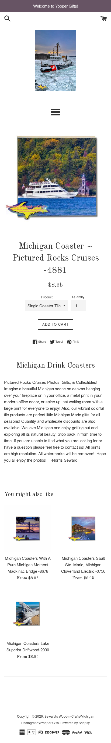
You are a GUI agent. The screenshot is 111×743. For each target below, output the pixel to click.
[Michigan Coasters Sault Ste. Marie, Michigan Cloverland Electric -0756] (83, 528)
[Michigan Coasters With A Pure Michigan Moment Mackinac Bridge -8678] (27, 528)
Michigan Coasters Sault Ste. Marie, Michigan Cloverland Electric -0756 (83, 564)
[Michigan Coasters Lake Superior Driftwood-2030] (27, 613)
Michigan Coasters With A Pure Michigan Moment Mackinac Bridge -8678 (28, 564)
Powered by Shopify (75, 722)
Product (47, 297)
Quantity (78, 296)
